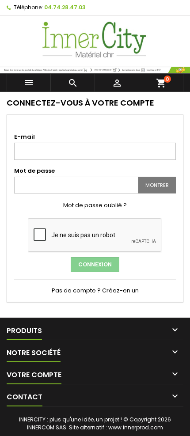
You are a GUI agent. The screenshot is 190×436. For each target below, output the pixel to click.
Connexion (95, 264)
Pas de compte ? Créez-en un (95, 290)
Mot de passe (34, 171)
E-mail (24, 137)
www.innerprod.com (135, 427)
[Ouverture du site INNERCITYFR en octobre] (95, 69)
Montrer (157, 185)
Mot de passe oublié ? (95, 205)
